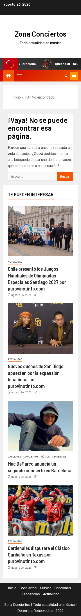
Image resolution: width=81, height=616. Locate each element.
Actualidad (15, 262)
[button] (19, 75)
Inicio (12, 588)
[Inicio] (8, 76)
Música (45, 456)
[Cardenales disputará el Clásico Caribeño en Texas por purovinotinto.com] (40, 510)
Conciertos (30, 456)
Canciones (14, 456)
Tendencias (59, 456)
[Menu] (19, 75)
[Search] (66, 76)
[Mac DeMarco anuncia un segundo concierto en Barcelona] (40, 426)
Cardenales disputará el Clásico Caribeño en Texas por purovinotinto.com (39, 554)
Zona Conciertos (40, 33)
